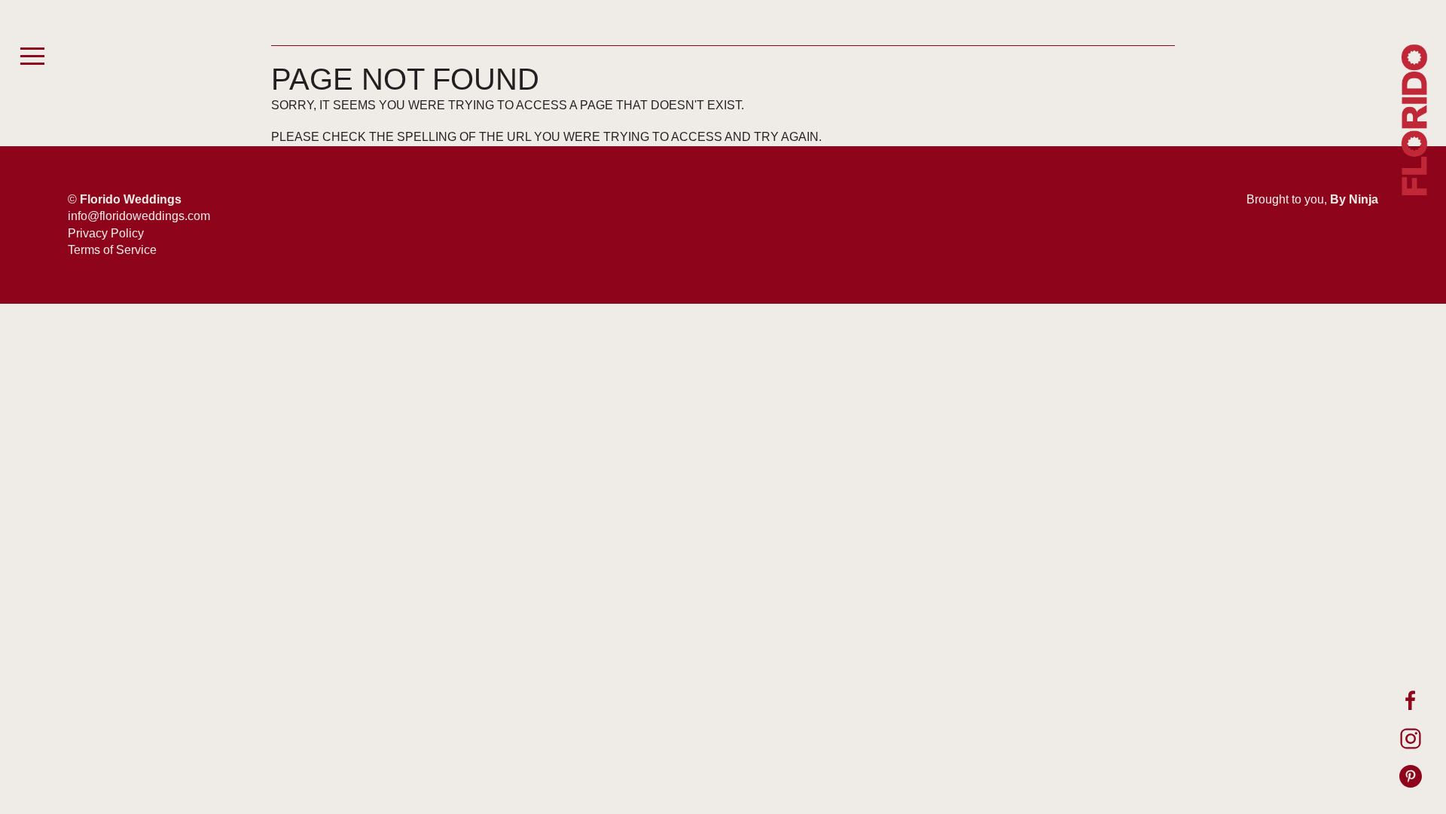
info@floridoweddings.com (139, 216)
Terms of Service (112, 249)
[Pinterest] (1410, 776)
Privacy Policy (106, 233)
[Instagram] (1410, 738)
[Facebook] (1410, 701)
